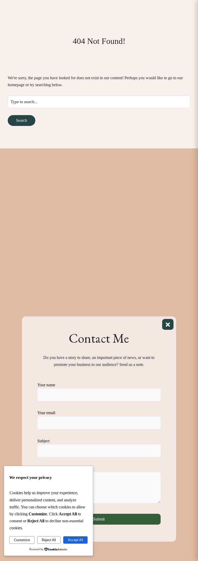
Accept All (75, 540)
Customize (22, 540)
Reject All (49, 540)
